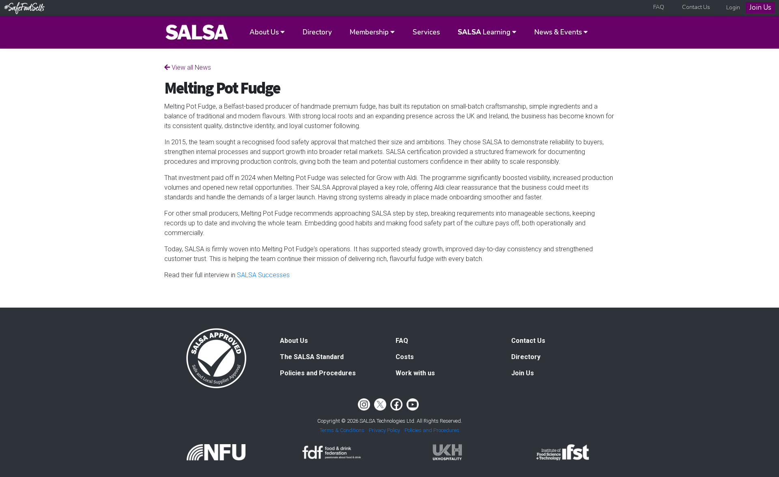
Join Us (760, 7)
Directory (317, 32)
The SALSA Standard (312, 357)
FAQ (658, 7)
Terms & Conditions (342, 430)
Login (733, 7)
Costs (405, 357)
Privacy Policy (384, 430)
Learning (485, 32)
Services (426, 32)
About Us (265, 32)
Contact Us (696, 7)
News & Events (558, 32)
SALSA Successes (263, 275)
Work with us (415, 373)
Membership (370, 32)
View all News (190, 67)
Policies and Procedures (318, 373)
